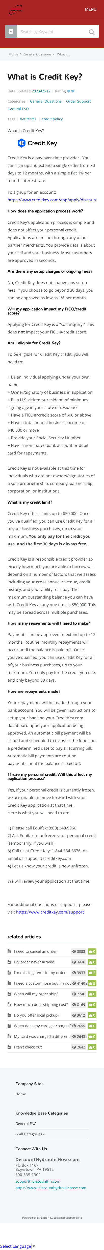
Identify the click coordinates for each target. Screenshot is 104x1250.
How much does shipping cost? (41, 1004)
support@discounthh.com (37, 1181)
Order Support (78, 101)
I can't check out (28, 1046)
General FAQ (18, 108)
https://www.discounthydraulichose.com (50, 1187)
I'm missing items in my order (40, 972)
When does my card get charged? (42, 1025)
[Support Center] (16, 9)
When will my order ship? (36, 993)
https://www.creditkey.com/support (50, 912)
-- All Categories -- (30, 1134)
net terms (28, 118)
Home (20, 1094)
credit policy (52, 118)
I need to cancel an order (35, 951)
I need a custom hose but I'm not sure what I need (57, 983)
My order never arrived (34, 961)
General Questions (37, 54)
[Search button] (91, 30)
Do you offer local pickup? (36, 1015)
